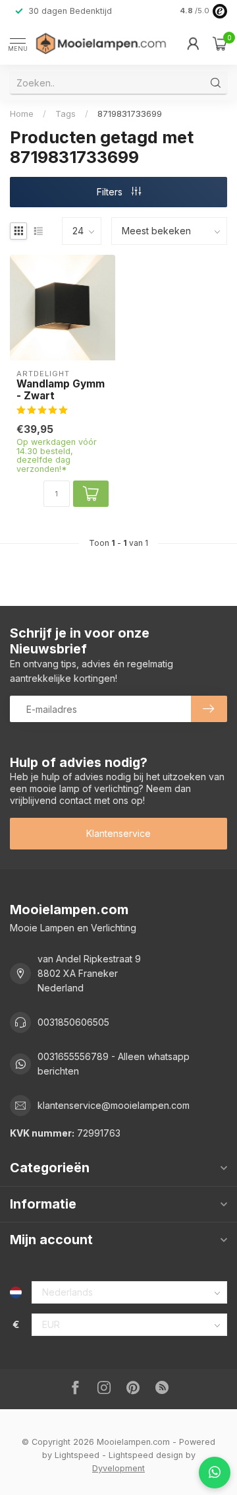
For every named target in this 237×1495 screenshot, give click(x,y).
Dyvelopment (118, 1468)
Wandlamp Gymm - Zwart (60, 390)
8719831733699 (129, 113)
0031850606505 (73, 1022)
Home (22, 113)
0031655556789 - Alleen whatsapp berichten (114, 1064)
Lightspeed (77, 1455)
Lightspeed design (146, 1455)
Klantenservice (118, 833)
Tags (65, 113)
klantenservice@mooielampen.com (114, 1105)
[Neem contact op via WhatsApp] (214, 1472)
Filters (111, 191)
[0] (220, 43)
